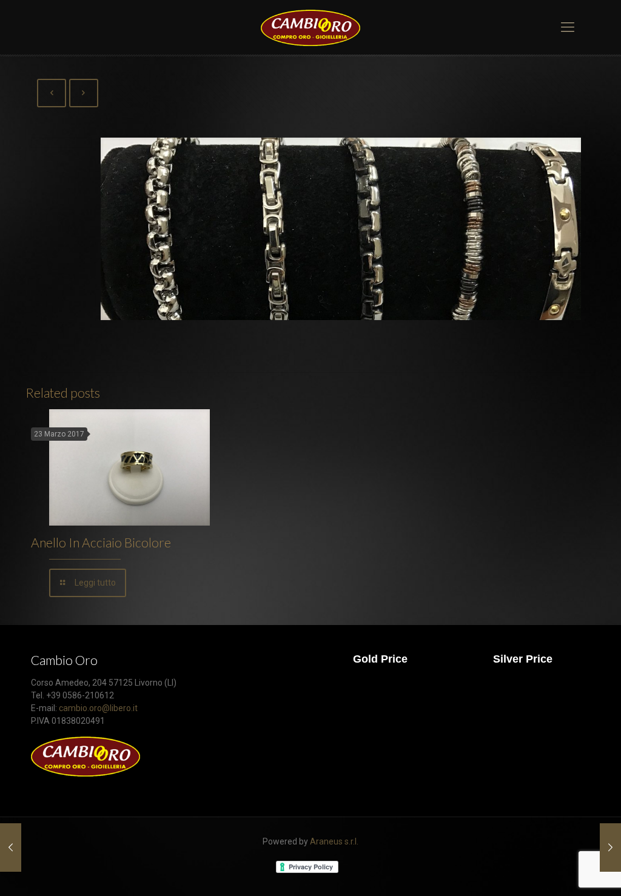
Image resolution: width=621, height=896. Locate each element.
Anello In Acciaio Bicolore (101, 542)
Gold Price (380, 659)
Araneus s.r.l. (334, 841)
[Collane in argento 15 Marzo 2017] (10, 847)
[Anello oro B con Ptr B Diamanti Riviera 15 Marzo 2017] (610, 847)
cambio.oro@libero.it (98, 708)
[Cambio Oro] (310, 27)
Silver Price (522, 659)
